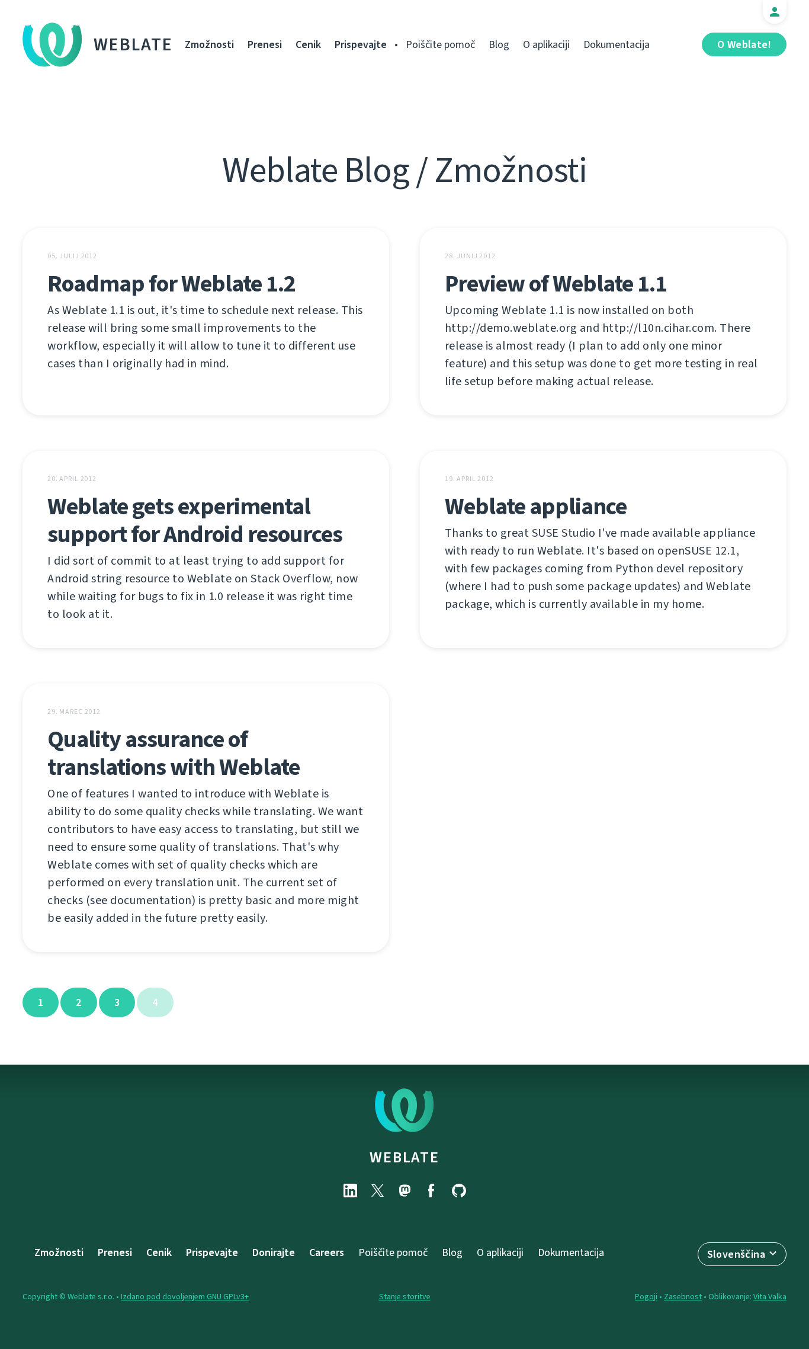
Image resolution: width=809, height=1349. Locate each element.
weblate (404, 1157)
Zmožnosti (209, 44)
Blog (499, 44)
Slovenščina (736, 1254)
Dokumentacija (616, 44)
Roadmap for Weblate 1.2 (171, 283)
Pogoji (646, 1296)
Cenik (308, 44)
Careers (326, 1252)
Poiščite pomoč (440, 44)
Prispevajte (361, 44)
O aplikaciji (546, 44)
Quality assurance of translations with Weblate (173, 753)
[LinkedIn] (350, 1190)
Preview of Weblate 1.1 (556, 283)
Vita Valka (769, 1296)
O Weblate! (744, 44)
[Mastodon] (404, 1190)
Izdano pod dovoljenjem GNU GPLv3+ (185, 1296)
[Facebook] (432, 1190)
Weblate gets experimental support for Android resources (194, 520)
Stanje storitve (405, 1296)
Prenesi (265, 44)
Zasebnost (683, 1296)
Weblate (133, 44)
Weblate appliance (536, 506)
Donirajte (273, 1252)
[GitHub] (459, 1190)
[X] (377, 1190)
